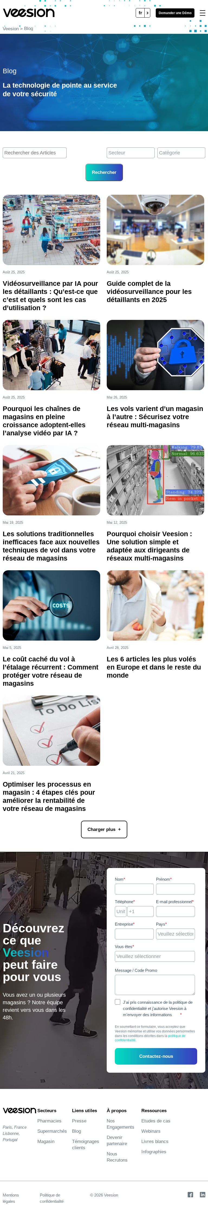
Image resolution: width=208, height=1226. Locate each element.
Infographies (153, 1151)
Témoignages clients (85, 1144)
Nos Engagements (120, 1124)
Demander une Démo (175, 13)
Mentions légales (11, 1198)
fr (140, 12)
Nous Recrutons (117, 1157)
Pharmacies (49, 1121)
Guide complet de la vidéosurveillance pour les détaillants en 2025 (149, 291)
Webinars (151, 1131)
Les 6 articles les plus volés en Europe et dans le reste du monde (154, 667)
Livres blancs (154, 1141)
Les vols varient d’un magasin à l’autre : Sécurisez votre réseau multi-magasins (155, 417)
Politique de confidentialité (52, 1198)
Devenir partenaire (117, 1140)
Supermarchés (52, 1131)
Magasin (45, 1141)
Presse (79, 1121)
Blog (76, 1131)
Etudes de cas (155, 1121)
